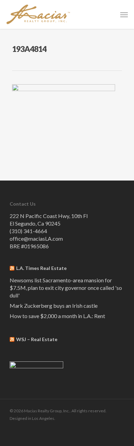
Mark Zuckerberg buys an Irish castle (54, 305)
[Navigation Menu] (124, 14)
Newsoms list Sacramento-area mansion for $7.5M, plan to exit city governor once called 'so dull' (66, 287)
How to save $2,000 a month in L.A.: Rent (57, 316)
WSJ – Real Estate (36, 339)
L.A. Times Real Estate (41, 268)
